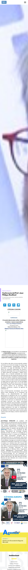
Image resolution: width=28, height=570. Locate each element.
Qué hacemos (14, 561)
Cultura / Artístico (14, 563)
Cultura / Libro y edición (14, 565)
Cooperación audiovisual (14, 567)
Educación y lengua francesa (14, 569)
